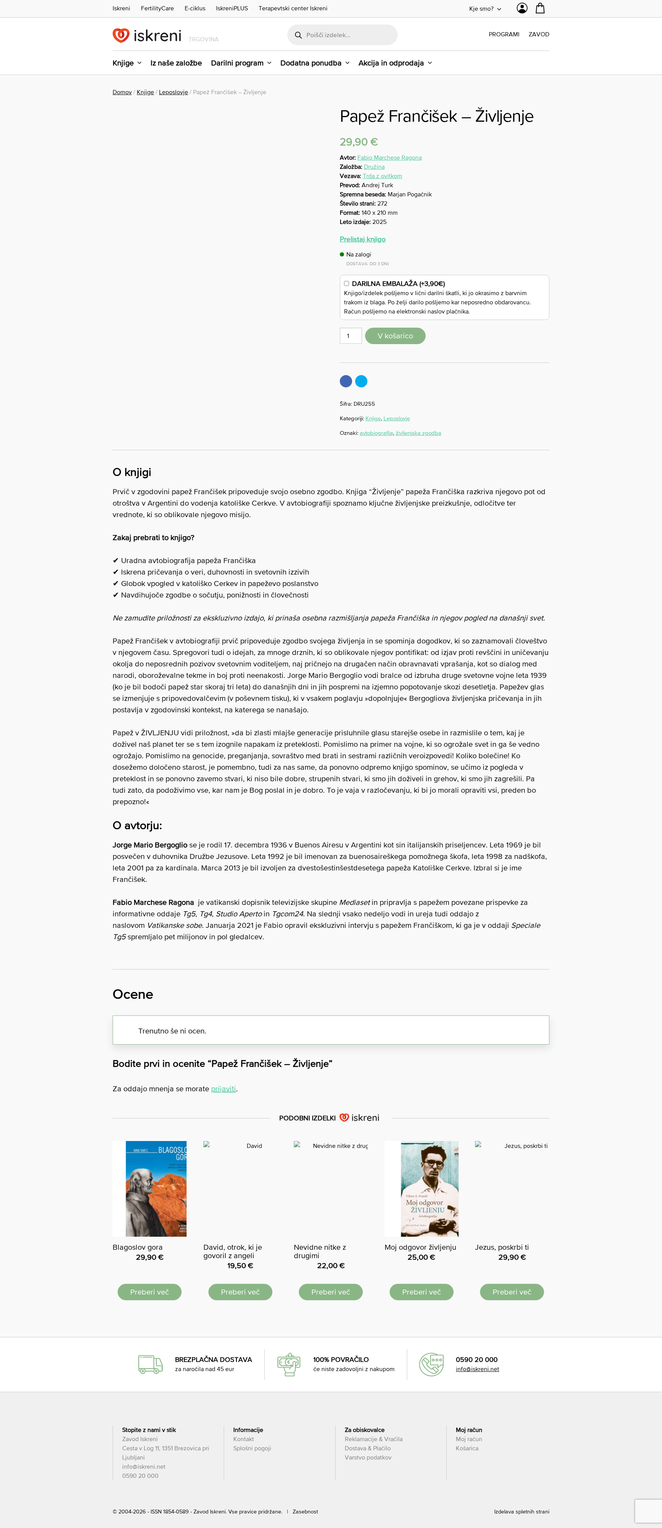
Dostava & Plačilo (368, 1448)
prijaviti (223, 1088)
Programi (504, 34)
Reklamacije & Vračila (374, 1438)
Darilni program (237, 63)
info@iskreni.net (477, 1368)
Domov (122, 91)
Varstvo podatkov (368, 1457)
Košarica (467, 1448)
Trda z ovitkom (382, 175)
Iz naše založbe (176, 63)
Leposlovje (173, 91)
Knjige (123, 63)
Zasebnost (305, 1511)
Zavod (539, 34)
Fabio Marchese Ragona (389, 157)
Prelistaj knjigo (363, 239)
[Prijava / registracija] (522, 10)
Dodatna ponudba (311, 63)
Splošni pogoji (252, 1448)
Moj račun (469, 1438)
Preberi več (149, 1292)
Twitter (361, 381)
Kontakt (243, 1438)
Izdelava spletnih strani (521, 1511)
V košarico (395, 335)
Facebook (346, 381)
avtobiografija (376, 432)
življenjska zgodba (418, 432)
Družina (374, 166)
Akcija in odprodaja (391, 63)
